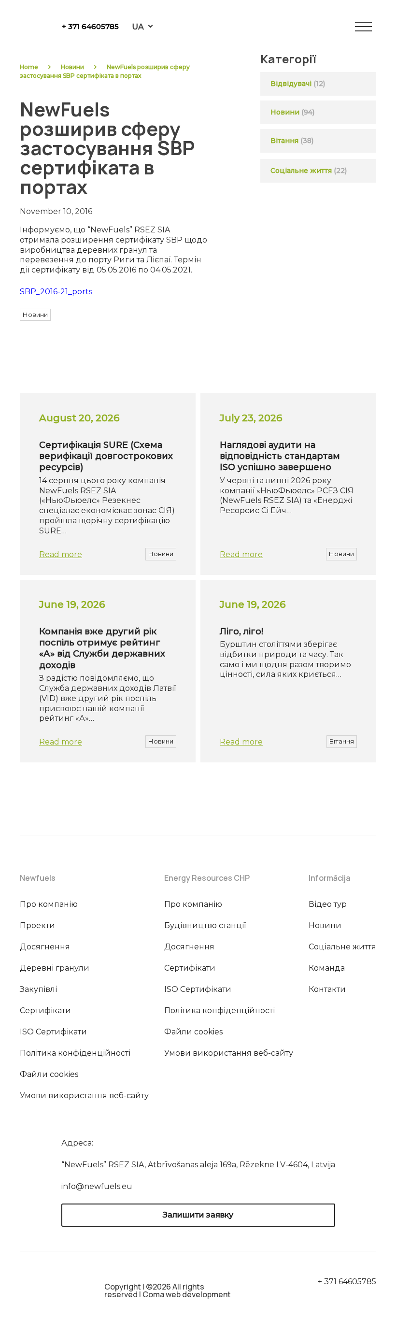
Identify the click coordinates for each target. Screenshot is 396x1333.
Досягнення (45, 946)
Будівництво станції (205, 925)
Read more (60, 554)
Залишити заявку (198, 1214)
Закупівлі (38, 989)
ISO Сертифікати (53, 1031)
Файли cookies (49, 1074)
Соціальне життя (308, 170)
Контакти (327, 989)
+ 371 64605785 (90, 26)
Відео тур (328, 904)
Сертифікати (45, 1010)
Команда (327, 968)
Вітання (284, 140)
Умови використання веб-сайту (84, 1095)
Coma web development (186, 1294)
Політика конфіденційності (75, 1053)
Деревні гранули (54, 968)
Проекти (37, 925)
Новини (72, 67)
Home (29, 67)
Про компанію (49, 904)
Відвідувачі (290, 83)
